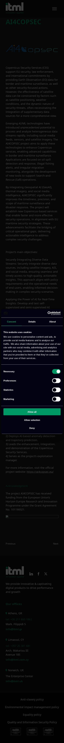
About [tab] (52, 321)
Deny (32, 428)
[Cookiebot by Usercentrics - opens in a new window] (48, 313)
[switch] (56, 380)
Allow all (32, 412)
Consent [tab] (11, 321)
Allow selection (32, 420)
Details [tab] (32, 321)
